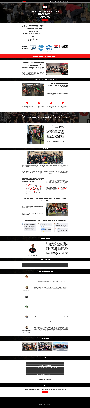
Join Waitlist (45, 391)
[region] (45, 12)
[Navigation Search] (67, 1)
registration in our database (62, 188)
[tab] (45, 264)
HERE (47, 394)
